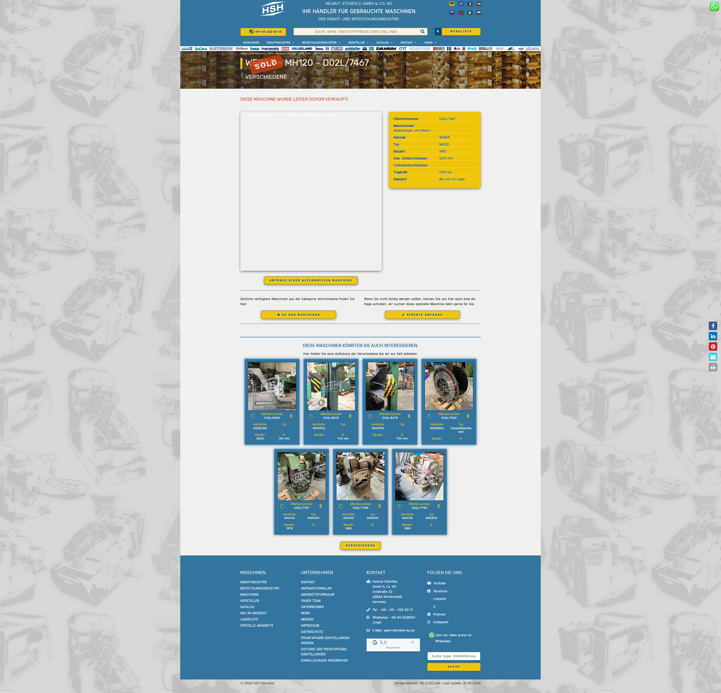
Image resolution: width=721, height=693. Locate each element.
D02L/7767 (301, 507)
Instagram (440, 622)
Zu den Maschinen (301, 314)
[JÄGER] (533, 48)
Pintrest (439, 614)
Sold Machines (257, 53)
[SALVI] (365, 48)
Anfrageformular (316, 588)
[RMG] (371, 48)
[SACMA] (200, 48)
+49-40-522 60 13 (267, 31)
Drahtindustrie (278, 42)
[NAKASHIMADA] (337, 48)
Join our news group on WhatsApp (454, 638)
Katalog (382, 42)
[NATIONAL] (327, 48)
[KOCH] (521, 48)
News (428, 42)
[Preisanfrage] (291, 416)
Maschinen (251, 42)
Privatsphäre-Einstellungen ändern (325, 640)
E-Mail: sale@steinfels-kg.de (394, 630)
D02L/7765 (419, 507)
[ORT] (402, 48)
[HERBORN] (486, 48)
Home (243, 53)
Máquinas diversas (286, 53)
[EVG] (285, 48)
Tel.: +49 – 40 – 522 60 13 (393, 610)
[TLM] (449, 48)
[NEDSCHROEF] (420, 48)
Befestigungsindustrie (319, 42)
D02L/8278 (390, 417)
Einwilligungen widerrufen (324, 660)
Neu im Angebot (253, 613)
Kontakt (406, 42)
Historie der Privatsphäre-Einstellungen (324, 651)
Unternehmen (312, 607)
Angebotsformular (317, 594)
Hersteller (356, 42)
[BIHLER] (254, 48)
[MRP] (463, 48)
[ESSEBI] (472, 48)
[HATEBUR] (221, 48)
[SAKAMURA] (386, 48)
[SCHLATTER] (353, 48)
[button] (713, 326)
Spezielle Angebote (256, 625)
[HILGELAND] (302, 48)
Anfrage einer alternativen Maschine (310, 280)
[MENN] (242, 48)
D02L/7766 (360, 507)
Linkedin (439, 599)
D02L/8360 (272, 417)
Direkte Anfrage (425, 314)
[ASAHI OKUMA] (456, 48)
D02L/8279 (331, 417)
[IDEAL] (319, 48)
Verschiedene (266, 76)
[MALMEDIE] (511, 48)
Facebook (440, 591)
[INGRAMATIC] (270, 48)
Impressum (310, 625)
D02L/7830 (449, 417)
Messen (307, 619)
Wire (270, 53)
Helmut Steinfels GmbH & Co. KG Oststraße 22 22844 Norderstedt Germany (387, 592)
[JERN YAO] (500, 48)
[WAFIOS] (186, 48)
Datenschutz (312, 632)
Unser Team (311, 601)
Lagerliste (249, 619)
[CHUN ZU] (439, 48)
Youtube (439, 583)
